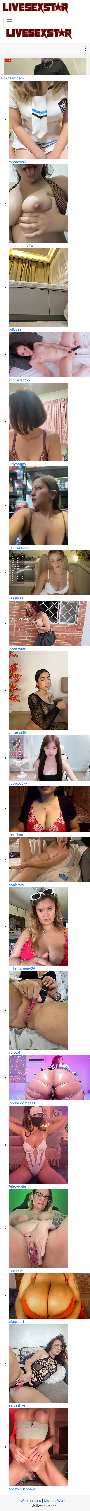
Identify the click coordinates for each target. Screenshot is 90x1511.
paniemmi (17, 885)
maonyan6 (17, 162)
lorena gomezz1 (22, 1103)
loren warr (17, 649)
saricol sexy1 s (21, 245)
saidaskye (17, 1405)
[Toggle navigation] (9, 21)
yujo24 (14, 1052)
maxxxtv (16, 1270)
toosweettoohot (22, 1489)
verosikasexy (19, 380)
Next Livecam (12, 78)
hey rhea (16, 834)
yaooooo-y (18, 783)
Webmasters (31, 1500)
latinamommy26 (22, 968)
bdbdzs (15, 329)
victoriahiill (18, 732)
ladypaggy (17, 464)
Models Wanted (57, 1500)
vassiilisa (16, 598)
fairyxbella (17, 1187)
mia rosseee (19, 547)
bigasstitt (16, 1321)
